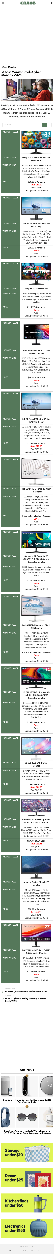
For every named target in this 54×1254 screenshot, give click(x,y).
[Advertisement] (27, 34)
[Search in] (49, 125)
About (11, 1251)
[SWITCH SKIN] (52, 3)
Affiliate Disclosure (38, 1251)
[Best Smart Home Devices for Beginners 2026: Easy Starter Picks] (27, 1086)
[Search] (44, 125)
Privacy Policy (22, 1251)
